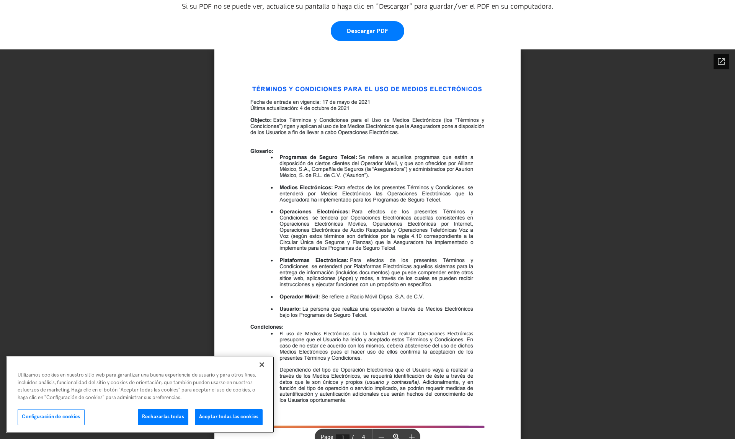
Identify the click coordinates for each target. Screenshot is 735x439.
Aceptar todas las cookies (228, 416)
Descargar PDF (367, 31)
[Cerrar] (261, 364)
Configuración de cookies (51, 416)
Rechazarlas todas (163, 416)
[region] (140, 394)
